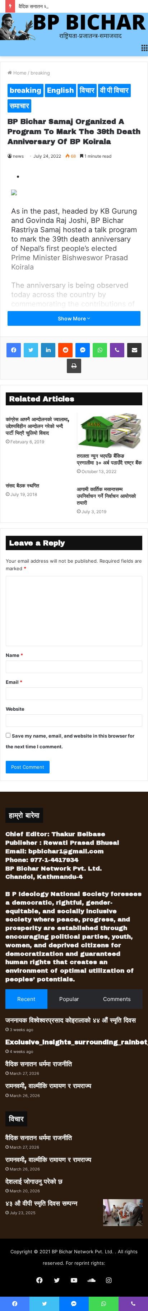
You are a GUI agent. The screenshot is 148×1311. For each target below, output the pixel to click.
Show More (72, 318)
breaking (40, 73)
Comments (117, 999)
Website (15, 709)
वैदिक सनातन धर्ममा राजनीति (44, 6)
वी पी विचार (114, 90)
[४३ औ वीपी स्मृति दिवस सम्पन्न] (123, 1212)
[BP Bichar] (74, 26)
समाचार (19, 105)
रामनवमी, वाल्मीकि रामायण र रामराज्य (48, 1086)
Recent (26, 999)
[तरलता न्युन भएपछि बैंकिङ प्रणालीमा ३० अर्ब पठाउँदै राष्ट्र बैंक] (109, 431)
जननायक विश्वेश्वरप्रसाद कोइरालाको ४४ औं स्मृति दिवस (70, 1020)
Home (19, 73)
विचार (87, 90)
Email (14, 682)
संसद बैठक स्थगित (22, 485)
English (60, 90)
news (18, 156)
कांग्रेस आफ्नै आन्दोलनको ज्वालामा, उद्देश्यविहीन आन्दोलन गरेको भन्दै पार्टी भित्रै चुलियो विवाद (37, 426)
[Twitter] (31, 350)
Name (14, 655)
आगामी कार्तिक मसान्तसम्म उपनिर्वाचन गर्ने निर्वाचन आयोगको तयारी (106, 496)
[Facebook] (13, 350)
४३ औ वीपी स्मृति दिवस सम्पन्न (41, 1203)
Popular (69, 999)
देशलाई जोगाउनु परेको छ (34, 1181)
